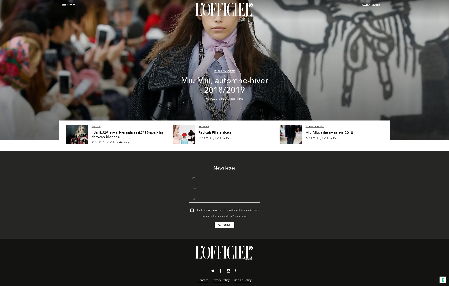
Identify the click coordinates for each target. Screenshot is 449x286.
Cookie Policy (243, 280)
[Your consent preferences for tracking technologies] (443, 280)
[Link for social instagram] (228, 271)
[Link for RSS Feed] (236, 271)
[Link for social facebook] (220, 271)
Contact (202, 280)
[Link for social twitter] (213, 271)
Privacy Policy (239, 216)
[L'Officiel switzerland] (224, 10)
